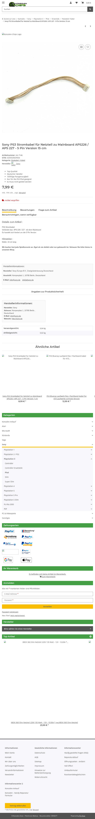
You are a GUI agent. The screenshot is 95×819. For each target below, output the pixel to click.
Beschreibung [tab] (9, 210)
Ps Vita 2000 (9, 504)
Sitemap (38, 761)
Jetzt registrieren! (18, 615)
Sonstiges (6, 518)
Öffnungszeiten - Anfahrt (74, 761)
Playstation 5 (9, 491)
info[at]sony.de (28, 280)
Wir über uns (10, 761)
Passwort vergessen (10, 612)
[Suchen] (90, 9)
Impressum (39, 766)
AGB (36, 757)
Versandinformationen (14, 770)
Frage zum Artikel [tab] (47, 210)
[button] (71, 2)
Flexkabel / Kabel (18, 160)
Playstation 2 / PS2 (11, 454)
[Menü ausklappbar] (3, 1)
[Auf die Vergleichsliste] (81, 47)
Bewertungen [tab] (27, 210)
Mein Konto (9, 753)
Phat (7, 472)
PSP (5, 509)
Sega (4, 440)
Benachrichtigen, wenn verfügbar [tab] (19, 215)
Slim (7, 477)
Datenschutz (40, 753)
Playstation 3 (9, 459)
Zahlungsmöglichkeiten (14, 766)
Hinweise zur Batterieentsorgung (43, 771)
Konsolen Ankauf (9, 422)
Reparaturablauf (71, 757)
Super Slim (9, 481)
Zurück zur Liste (9, 19)
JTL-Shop (82, 816)
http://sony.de (17, 319)
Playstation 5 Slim (11, 500)
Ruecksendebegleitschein (74, 774)
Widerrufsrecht (41, 777)
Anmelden (47, 606)
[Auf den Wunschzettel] (88, 47)
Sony (4, 444)
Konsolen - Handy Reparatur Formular (16, 794)
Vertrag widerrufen (18, 805)
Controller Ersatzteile (13, 468)
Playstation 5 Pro (11, 495)
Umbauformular (71, 770)
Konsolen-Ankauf (12, 788)
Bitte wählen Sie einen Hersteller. (18, 629)
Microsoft (6, 431)
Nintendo (6, 435)
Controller (9, 463)
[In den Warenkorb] (4, 41)
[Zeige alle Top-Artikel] (91, 636)
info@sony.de (15, 280)
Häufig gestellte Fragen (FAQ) (76, 753)
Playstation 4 (9, 486)
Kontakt (8, 757)
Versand (22, 192)
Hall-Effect (68, 766)
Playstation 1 (9, 450)
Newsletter (9, 774)
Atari (4, 426)
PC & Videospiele (9, 513)
